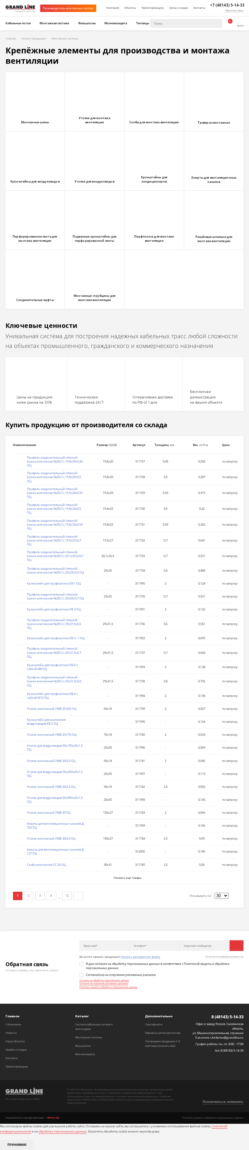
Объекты (130, 7)
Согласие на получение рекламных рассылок (103, 983)
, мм (164, 445)
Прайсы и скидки (16, 1049)
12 (67, 896)
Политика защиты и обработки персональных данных (108, 987)
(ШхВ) (107, 445)
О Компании (13, 1024)
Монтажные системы (88, 1037)
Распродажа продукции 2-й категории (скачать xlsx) (162, 1043)
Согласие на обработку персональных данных (104, 980)
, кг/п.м (200, 445)
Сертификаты (153, 1024)
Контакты (199, 7)
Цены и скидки (178, 7)
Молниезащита (115, 23)
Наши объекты (15, 1041)
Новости (11, 1032)
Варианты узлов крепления (162, 1032)
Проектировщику (152, 7)
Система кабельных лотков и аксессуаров (94, 1026)
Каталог (82, 1016)
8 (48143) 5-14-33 (227, 1016)
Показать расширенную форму (140, 956)
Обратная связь (234, 10)
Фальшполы (87, 23)
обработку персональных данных (63, 1131)
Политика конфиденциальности (224, 956)
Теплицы (142, 23)
